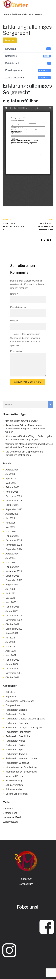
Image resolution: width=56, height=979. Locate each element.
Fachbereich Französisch (18, 732)
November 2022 (13, 620)
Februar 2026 (12, 487)
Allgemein (10, 696)
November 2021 (13, 673)
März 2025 (10, 531)
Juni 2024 (10, 558)
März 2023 (10, 602)
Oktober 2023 (12, 576)
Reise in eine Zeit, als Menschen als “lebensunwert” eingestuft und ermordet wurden (25, 428)
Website (14, 320)
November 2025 (13, 500)
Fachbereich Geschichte (17, 736)
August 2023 (11, 584)
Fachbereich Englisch (16, 723)
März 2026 (10, 483)
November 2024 (13, 545)
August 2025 (11, 514)
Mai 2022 (10, 646)
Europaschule (12, 705)
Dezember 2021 (13, 668)
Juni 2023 (10, 593)
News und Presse (14, 776)
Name (14, 294)
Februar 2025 (12, 536)
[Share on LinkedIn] (51, 240)
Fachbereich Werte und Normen (21, 758)
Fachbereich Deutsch (16, 714)
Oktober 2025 (12, 505)
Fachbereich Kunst (15, 741)
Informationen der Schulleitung (21, 767)
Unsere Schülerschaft (16, 794)
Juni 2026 (10, 474)
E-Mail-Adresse (18, 307)
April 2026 (10, 478)
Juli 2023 (10, 589)
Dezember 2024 (13, 540)
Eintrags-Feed (10, 813)
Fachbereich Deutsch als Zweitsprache (25, 718)
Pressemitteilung (14, 780)
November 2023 (13, 571)
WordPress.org (10, 822)
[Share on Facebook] (41, 240)
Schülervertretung (14, 785)
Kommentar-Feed (12, 817)
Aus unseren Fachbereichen (19, 701)
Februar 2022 (12, 660)
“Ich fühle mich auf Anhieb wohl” (21, 421)
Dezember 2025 (13, 496)
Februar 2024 (12, 567)
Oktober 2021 (12, 677)
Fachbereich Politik (15, 745)
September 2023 (13, 580)
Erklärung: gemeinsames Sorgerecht (45, 226)
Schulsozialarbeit (14, 789)
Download (9, 40)
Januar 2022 (11, 664)
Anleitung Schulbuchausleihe (13, 226)
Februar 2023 (12, 607)
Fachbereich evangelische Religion (23, 727)
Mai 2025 (10, 527)
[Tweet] (45, 240)
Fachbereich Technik (16, 754)
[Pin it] (48, 240)
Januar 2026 (11, 492)
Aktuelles (10, 692)
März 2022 (10, 655)
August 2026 (11, 469)
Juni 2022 (10, 642)
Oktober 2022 (12, 624)
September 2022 (13, 629)
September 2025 (13, 509)
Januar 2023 (11, 611)
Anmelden (8, 808)
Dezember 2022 (13, 615)
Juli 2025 (10, 518)
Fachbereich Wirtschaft (17, 763)
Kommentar (16, 351)
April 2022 (10, 651)
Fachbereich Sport (14, 749)
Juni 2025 (10, 523)
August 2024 (11, 553)
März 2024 (10, 562)
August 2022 (11, 633)
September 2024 (13, 549)
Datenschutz (26, 884)
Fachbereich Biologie (16, 710)
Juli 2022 (10, 637)
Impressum (26, 878)
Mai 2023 (10, 598)
